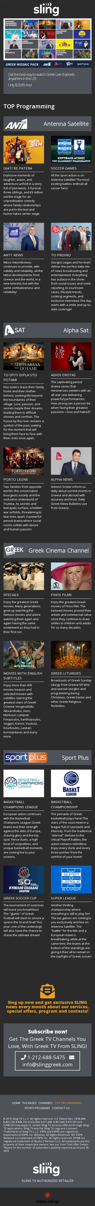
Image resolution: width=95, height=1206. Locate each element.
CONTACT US (60, 1108)
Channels (46, 1103)
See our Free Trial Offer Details (69, 1144)
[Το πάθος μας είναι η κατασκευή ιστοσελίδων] (47, 1198)
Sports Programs (37, 1108)
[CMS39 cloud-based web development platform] (47, 9)
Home (16, 1103)
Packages (29, 1103)
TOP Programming (68, 1103)
